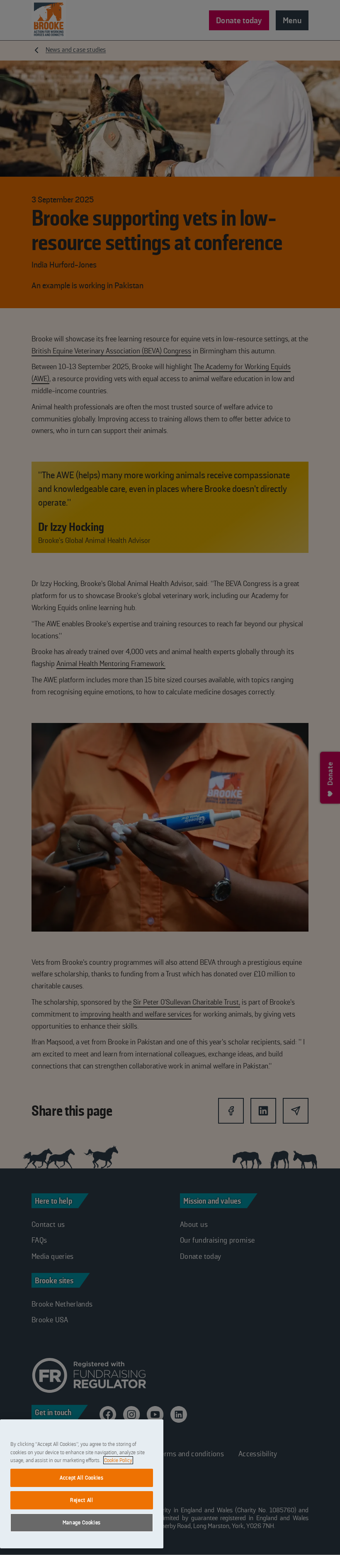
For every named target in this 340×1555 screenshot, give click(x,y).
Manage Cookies (82, 1522)
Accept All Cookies (82, 1478)
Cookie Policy (118, 1460)
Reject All (81, 1500)
